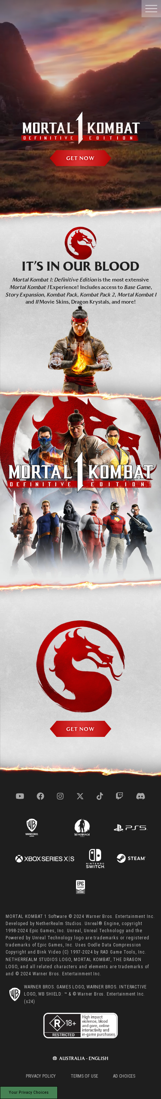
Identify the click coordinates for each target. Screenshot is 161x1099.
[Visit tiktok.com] (100, 796)
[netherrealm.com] (82, 827)
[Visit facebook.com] (40, 796)
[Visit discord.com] (141, 796)
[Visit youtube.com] (20, 796)
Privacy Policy (41, 1076)
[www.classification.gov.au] (80, 1027)
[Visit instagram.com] (60, 796)
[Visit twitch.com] (119, 796)
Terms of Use (84, 1076)
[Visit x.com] (80, 796)
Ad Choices (124, 1076)
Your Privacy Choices (29, 1092)
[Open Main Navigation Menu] (151, 8)
